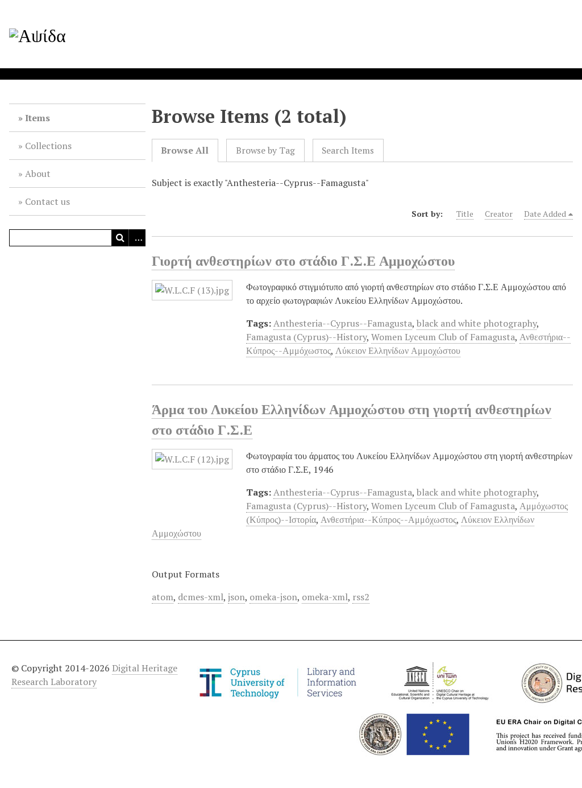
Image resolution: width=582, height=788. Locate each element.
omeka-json (273, 597)
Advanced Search (137, 237)
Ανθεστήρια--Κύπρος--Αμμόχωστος (388, 519)
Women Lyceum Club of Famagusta (443, 337)
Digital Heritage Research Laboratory (94, 675)
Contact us (47, 201)
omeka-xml (325, 597)
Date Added (545, 213)
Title (464, 213)
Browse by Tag (265, 150)
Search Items (348, 150)
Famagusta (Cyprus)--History (306, 337)
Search (119, 237)
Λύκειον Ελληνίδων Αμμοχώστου (397, 350)
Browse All (185, 150)
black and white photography (477, 323)
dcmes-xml (200, 597)
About (38, 173)
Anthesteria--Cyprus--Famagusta (342, 323)
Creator (499, 213)
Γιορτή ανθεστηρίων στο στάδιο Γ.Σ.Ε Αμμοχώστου (303, 260)
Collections (48, 145)
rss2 (360, 597)
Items (37, 118)
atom (162, 597)
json (236, 597)
